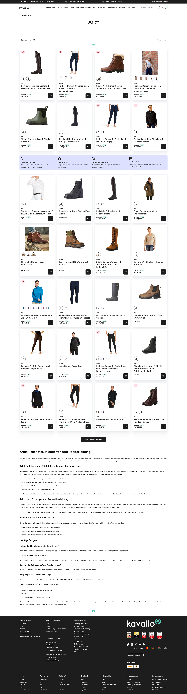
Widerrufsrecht (79, 631)
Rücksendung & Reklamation (56, 629)
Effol (103, 680)
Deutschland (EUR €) (134, 655)
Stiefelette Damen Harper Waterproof (33, 263)
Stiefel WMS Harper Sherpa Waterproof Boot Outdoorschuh (111, 87)
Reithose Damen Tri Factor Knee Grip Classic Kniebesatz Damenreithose (111, 368)
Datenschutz (78, 644)
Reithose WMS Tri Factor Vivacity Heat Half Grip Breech (36, 367)
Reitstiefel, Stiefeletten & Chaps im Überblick (36, 590)
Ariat (23, 83)
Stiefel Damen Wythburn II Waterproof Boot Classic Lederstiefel (108, 264)
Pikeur (21, 680)
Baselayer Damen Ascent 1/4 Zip (111, 420)
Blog (133, 7)
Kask (41, 685)
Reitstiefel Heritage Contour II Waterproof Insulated (72, 140)
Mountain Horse (64, 685)
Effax (103, 690)
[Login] (162, 8)
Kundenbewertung (80, 649)
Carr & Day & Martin (108, 685)
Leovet (103, 682)
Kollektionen (112, 7)
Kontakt (48, 626)
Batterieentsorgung (81, 646)
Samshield (23, 682)
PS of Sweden (24, 690)
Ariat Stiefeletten (40, 471)
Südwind (84, 682)
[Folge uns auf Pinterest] (144, 644)
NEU (60, 7)
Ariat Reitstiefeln (39, 474)
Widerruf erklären (52, 631)
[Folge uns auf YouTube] (140, 644)
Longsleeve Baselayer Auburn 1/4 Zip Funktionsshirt (36, 317)
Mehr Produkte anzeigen (93, 439)
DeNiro (61, 690)
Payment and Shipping (82, 629)
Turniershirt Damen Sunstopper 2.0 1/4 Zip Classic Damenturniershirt (37, 212)
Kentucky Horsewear (134, 685)
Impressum (78, 641)
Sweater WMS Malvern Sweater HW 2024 (148, 263)
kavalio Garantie (80, 626)
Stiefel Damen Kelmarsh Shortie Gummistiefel (36, 140)
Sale (128, 7)
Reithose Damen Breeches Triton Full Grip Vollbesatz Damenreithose (74, 88)
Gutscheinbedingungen (82, 634)
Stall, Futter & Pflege (83, 7)
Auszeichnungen (25, 634)
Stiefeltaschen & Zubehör (30, 594)
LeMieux (155, 690)
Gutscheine (102, 7)
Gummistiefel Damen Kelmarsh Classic (110, 317)
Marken (122, 7)
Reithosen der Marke (88, 504)
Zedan (103, 687)
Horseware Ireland (133, 682)
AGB (75, 639)
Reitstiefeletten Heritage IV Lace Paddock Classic (149, 421)
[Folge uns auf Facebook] (136, 644)
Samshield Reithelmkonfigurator (30, 636)
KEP (41, 682)
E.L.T (60, 687)
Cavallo (22, 685)
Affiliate (76, 652)
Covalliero (43, 690)
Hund (94, 7)
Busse (83, 687)
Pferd (66, 7)
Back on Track (132, 687)
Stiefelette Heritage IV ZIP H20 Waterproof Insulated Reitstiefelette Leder (148, 368)
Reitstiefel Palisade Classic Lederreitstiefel (108, 212)
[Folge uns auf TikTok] (128, 644)
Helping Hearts (24, 631)
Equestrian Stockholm (160, 680)
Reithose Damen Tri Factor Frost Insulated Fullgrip (111, 140)
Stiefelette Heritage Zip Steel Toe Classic (74, 212)
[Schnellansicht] (50, 95)
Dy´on (83, 690)
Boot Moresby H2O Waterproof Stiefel (73, 263)
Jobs (21, 626)
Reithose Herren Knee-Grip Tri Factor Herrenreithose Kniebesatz (74, 317)
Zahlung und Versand (81, 624)
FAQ (47, 624)
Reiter (72, 7)
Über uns (22, 624)
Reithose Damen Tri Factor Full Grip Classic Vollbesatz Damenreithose (148, 88)
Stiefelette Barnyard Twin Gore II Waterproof (149, 317)
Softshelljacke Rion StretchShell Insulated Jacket (148, 140)
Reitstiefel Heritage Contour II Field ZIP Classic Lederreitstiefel (35, 87)
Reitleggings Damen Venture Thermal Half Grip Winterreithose (74, 421)
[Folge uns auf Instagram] (132, 644)
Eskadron (130, 690)
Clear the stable (50, 7)
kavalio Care (78, 636)
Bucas (129, 680)
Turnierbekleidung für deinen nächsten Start (36, 597)
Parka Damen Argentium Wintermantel (145, 212)
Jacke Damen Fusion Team (71, 366)
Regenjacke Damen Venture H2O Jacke (36, 421)
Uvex (42, 687)
